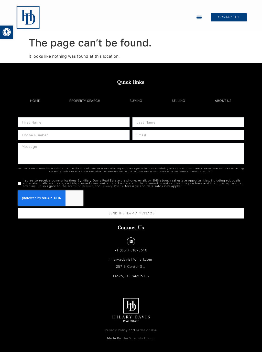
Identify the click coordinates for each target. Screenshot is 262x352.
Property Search (84, 101)
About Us (223, 101)
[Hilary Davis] (28, 17)
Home (35, 101)
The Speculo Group (138, 338)
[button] (6, 32)
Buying (136, 101)
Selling (178, 101)
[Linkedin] (131, 241)
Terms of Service (81, 186)
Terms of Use (146, 330)
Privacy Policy (112, 186)
